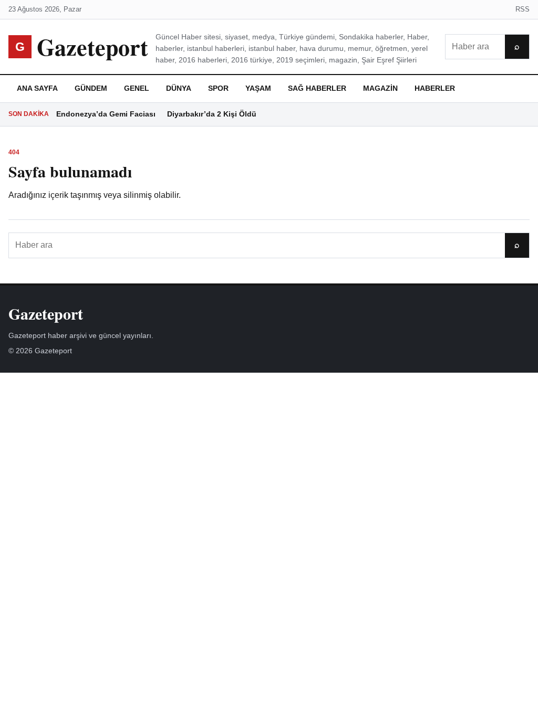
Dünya (178, 88)
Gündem (91, 88)
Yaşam (258, 88)
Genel (136, 88)
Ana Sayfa (37, 88)
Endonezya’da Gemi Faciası (106, 114)
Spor (218, 88)
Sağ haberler (317, 88)
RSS (522, 9)
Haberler (435, 88)
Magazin (380, 88)
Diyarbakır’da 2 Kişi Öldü (211, 114)
